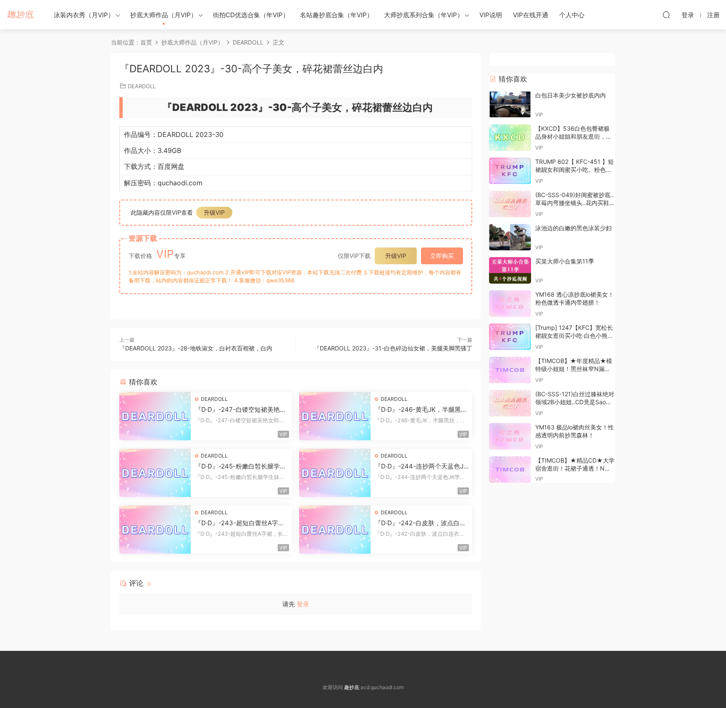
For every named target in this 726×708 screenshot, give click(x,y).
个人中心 (571, 15)
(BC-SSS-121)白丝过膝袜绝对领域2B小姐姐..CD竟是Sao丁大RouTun (574, 402)
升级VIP (214, 212)
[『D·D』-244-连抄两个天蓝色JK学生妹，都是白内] (335, 473)
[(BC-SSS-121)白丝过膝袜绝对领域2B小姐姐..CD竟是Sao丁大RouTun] (510, 403)
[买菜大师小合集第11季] (510, 270)
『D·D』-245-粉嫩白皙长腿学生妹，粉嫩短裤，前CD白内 (240, 466)
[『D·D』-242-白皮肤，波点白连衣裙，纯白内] (335, 529)
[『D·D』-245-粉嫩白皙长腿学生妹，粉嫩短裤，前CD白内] (155, 473)
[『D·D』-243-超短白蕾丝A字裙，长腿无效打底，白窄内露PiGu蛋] (155, 529)
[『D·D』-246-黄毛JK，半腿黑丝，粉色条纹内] (335, 416)
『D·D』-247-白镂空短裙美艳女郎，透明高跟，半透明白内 (240, 409)
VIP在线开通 (530, 15)
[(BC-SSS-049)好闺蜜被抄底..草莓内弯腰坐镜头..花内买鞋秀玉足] (510, 204)
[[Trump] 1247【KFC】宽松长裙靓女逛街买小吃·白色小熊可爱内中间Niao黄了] (510, 337)
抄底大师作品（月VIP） (163, 15)
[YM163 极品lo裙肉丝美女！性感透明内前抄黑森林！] (510, 436)
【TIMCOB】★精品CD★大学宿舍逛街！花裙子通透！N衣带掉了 (575, 468)
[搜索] (666, 15)
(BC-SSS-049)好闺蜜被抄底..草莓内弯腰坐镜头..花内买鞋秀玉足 (575, 203)
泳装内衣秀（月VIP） (84, 15)
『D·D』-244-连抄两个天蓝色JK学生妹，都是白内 (421, 466)
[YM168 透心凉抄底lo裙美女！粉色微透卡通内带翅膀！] (510, 303)
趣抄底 (21, 14)
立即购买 (442, 255)
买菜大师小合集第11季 (564, 261)
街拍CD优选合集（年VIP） (251, 15)
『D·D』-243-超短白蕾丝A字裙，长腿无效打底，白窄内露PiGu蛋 (241, 523)
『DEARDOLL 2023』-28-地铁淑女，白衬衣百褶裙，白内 (195, 348)
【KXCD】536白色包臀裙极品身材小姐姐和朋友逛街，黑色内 (573, 136)
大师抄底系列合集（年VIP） (423, 15)
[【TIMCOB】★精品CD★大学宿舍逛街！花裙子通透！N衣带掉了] (510, 469)
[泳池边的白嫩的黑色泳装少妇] (510, 237)
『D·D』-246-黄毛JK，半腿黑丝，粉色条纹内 (418, 409)
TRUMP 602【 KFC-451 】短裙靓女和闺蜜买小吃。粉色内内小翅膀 (574, 170)
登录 (303, 604)
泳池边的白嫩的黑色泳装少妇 (573, 228)
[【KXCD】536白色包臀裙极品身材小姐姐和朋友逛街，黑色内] (510, 137)
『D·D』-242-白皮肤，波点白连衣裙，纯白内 (420, 523)
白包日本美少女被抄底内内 (570, 95)
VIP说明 (490, 15)
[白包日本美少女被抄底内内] (510, 104)
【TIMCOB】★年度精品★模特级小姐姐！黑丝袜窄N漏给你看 (573, 369)
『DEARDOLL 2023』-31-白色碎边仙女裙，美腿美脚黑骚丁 (393, 348)
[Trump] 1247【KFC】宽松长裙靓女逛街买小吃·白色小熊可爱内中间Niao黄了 (574, 335)
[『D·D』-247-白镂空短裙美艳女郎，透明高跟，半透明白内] (155, 416)
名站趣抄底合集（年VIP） (336, 15)
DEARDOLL (142, 86)
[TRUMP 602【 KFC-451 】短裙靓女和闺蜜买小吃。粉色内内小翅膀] (510, 171)
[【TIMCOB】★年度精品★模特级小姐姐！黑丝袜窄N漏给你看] (510, 370)
